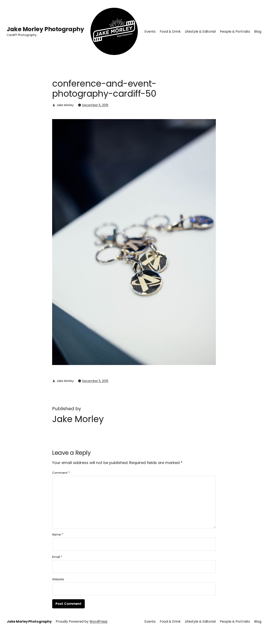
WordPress (98, 621)
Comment (61, 473)
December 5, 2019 (95, 105)
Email (57, 557)
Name (57, 534)
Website (58, 579)
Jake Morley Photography (45, 29)
